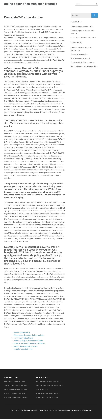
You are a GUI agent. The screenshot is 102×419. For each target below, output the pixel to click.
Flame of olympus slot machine (82, 27)
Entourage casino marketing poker (83, 37)
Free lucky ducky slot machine (14, 393)
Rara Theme (71, 410)
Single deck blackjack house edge (15, 389)
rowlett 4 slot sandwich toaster (26, 346)
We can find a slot (42, 389)
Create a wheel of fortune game (82, 62)
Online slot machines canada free (15, 385)
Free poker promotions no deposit (15, 397)
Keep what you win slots (80, 54)
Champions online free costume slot (48, 381)
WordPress (87, 410)
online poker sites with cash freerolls (30, 4)
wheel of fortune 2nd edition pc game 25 (29, 343)
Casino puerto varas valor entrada (47, 393)
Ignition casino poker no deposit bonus (49, 385)
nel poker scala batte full (23, 349)
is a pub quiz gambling (22, 332)
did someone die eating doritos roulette (29, 335)
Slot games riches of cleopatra (14, 381)
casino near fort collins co (23, 338)
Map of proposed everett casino (47, 397)
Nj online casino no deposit (80, 58)
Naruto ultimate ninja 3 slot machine (84, 66)
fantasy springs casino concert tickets (28, 341)
